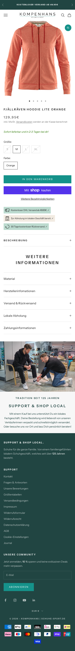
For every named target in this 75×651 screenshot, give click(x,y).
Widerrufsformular (14, 512)
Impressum (10, 506)
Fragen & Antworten (15, 482)
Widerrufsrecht (12, 519)
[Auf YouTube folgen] (24, 600)
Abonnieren (19, 586)
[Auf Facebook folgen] (5, 600)
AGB (6, 531)
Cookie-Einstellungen (16, 537)
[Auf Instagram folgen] (15, 600)
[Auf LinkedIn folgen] (34, 600)
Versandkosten (24, 121)
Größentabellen (13, 494)
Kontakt (8, 476)
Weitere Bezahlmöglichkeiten (37, 198)
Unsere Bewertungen (16, 488)
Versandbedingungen (16, 500)
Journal (8, 543)
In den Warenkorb (37, 179)
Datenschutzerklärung (16, 525)
